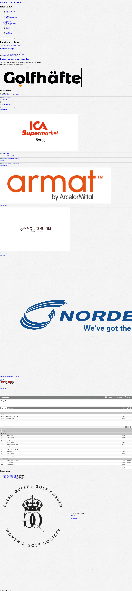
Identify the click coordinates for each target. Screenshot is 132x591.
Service (23, 67)
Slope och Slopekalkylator (11, 17)
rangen (19, 54)
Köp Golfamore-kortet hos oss (9, 36)
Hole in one (8, 21)
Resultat (7, 12)
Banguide (8, 16)
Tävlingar (5, 22)
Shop (7, 31)
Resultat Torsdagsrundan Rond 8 (10, 475)
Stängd (23, 54)
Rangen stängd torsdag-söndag (14, 59)
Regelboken (8, 20)
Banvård (7, 18)
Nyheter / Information (10, 11)
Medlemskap (8, 27)
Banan (4, 13)
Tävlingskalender (9, 24)
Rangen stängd (7, 48)
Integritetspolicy (9, 33)
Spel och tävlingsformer (11, 23)
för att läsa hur (74, 518)
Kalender (4, 408)
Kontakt (7, 28)
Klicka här (73, 515)
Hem (4, 10)
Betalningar (8, 32)
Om (3, 26)
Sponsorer (5, 34)
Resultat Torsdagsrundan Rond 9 (10, 474)
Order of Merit (11, 408)
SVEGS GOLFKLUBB (11, 2)
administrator (17, 45)
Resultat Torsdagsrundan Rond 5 (10, 478)
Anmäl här (129, 414)
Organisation (8, 29)
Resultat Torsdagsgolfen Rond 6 (10, 477)
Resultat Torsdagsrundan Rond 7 (10, 476)
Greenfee (7, 15)
